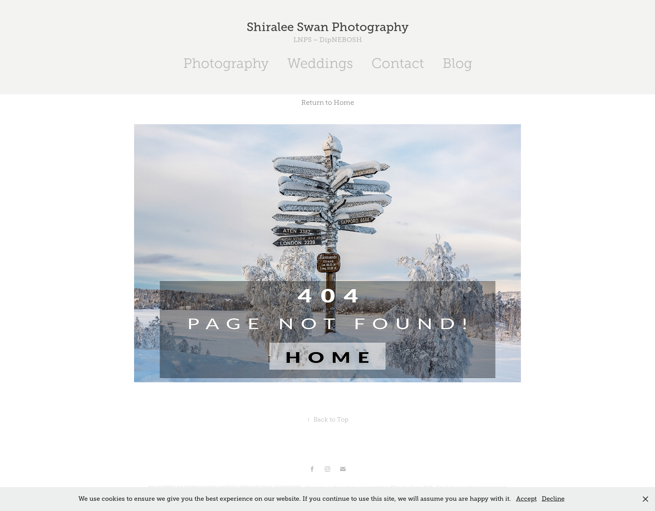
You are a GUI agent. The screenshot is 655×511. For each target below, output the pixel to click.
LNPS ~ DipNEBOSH (327, 40)
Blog (457, 63)
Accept (526, 498)
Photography (226, 63)
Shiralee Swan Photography (328, 27)
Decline (553, 498)
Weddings (320, 63)
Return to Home (327, 102)
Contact (398, 63)
